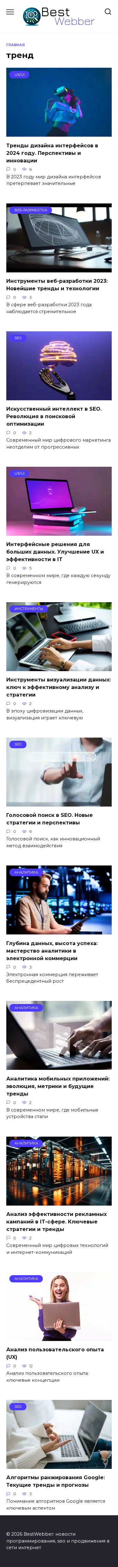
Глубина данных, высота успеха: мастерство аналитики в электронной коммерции (52, 950)
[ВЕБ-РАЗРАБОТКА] (59, 268)
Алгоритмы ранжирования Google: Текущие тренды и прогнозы (55, 1481)
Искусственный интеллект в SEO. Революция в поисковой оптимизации (54, 416)
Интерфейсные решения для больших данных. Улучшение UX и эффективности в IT (55, 551)
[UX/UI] (59, 133)
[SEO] (59, 396)
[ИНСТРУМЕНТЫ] (59, 667)
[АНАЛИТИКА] (59, 930)
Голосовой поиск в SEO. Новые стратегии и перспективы (49, 819)
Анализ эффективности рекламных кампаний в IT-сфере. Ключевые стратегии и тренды (56, 1221)
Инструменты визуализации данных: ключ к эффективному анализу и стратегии (58, 687)
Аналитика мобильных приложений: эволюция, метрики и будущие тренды (58, 1085)
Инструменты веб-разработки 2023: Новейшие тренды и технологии (57, 285)
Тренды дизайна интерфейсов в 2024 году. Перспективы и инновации (52, 152)
